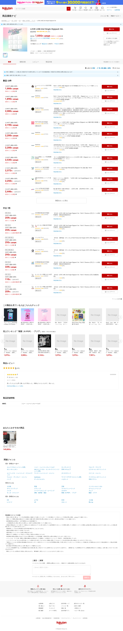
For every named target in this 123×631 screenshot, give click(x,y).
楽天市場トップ (6, 20)
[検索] (69, 9)
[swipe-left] (3, 317)
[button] (81, 9)
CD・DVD (14, 20)
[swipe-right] (120, 317)
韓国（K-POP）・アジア (28, 20)
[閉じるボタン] (121, 24)
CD (20, 20)
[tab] (9, 62)
